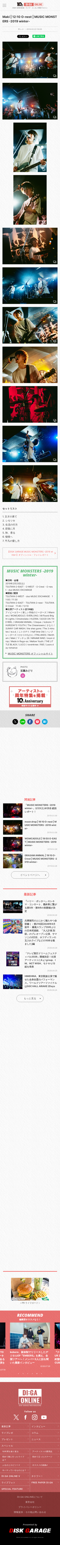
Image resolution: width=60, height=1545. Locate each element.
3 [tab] (27, 1373)
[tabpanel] (30, 1345)
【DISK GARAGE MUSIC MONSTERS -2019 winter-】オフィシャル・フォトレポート (30, 553)
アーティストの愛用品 (42, 1451)
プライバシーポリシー (30, 1507)
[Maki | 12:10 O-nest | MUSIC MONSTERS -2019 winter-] (30, 60)
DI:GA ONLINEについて (30, 1497)
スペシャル (7, 1445)
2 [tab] (23, 1373)
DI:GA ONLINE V (11, 1476)
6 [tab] (41, 1373)
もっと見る (30, 998)
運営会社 (30, 1502)
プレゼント (7, 1439)
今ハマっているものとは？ (14, 1470)
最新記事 (6, 1426)
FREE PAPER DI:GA (42, 1482)
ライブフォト (8, 1482)
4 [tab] (32, 1373)
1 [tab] (18, 1373)
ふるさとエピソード (11, 1465)
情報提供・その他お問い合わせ (30, 1512)
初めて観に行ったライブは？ (13, 1458)
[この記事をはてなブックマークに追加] (45, 723)
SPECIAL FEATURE (12, 1489)
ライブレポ (7, 1432)
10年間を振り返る (10, 1451)
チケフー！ (37, 1476)
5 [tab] (36, 1373)
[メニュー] (4, 5)
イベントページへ (30, 874)
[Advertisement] (30, 761)
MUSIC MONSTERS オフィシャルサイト (30, 653)
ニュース (36, 1439)
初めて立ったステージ (42, 1456)
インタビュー (38, 1426)
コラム (35, 1432)
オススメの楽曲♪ (40, 1465)
